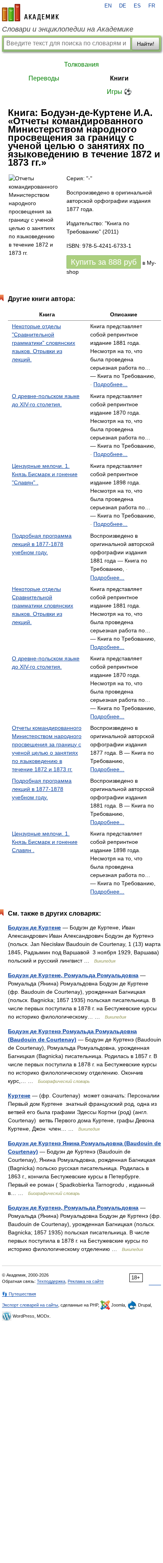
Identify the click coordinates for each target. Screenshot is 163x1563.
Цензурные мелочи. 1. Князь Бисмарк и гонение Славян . (45, 841)
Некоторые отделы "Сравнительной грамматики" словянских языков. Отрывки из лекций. (43, 343)
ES (137, 6)
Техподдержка (51, 1281)
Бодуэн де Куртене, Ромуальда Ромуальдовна (73, 975)
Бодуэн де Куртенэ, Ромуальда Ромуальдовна (73, 1207)
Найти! (145, 44)
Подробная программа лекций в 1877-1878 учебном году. (42, 544)
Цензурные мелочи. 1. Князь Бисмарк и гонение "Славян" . (45, 474)
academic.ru (30, 12)
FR (151, 6)
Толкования (81, 64)
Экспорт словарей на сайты (30, 1305)
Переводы (43, 78)
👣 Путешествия (19, 1294)
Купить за (103, 262)
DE (122, 6)
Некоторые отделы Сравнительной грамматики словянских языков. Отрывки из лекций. (42, 605)
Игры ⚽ (119, 91)
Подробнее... (110, 384)
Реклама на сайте (86, 1281)
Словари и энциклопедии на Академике (67, 29)
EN (108, 6)
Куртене (19, 1095)
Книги (119, 78)
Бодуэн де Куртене (34, 927)
